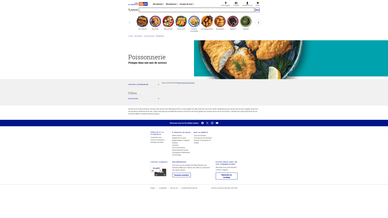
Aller (257, 10)
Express (175, 143)
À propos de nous (186, 4)
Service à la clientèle (157, 133)
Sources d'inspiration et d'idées (202, 141)
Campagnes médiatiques (181, 152)
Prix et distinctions (178, 147)
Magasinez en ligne (179, 138)
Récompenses (171, 4)
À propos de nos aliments (203, 138)
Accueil (130, 36)
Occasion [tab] (133, 99)
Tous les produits (149, 36)
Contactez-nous (156, 137)
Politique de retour (157, 142)
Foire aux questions (157, 140)
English (153, 188)
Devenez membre (181, 175)
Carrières (175, 145)
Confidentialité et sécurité (189, 188)
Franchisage (176, 155)
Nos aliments (158, 4)
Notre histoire (177, 135)
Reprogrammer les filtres (185, 83)
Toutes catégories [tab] (138, 84)
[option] (142, 22)
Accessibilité (163, 188)
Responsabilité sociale (180, 150)
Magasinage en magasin (181, 140)
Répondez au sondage (226, 176)
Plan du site (174, 188)
